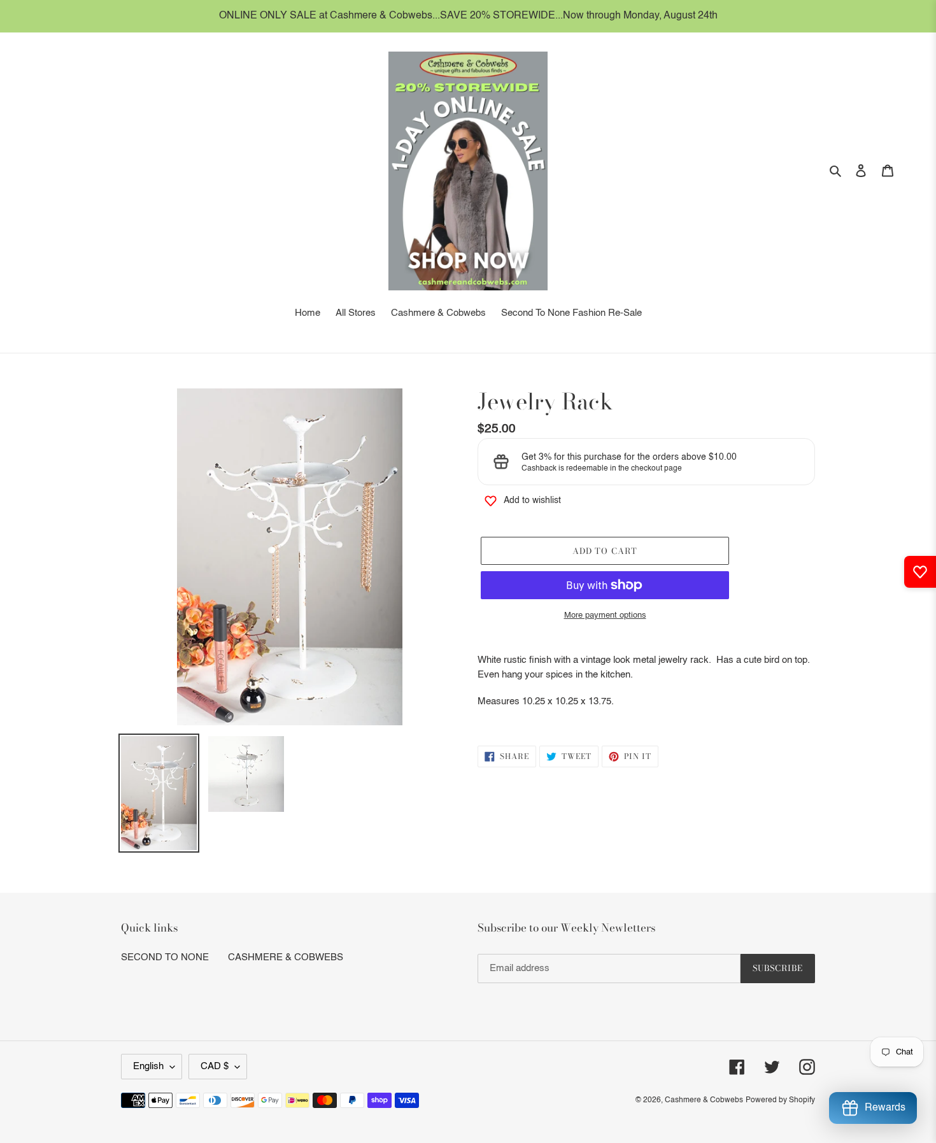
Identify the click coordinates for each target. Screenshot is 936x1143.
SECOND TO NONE (165, 957)
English (148, 1066)
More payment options (605, 615)
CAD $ (215, 1066)
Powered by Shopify (780, 1100)
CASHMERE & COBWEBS (285, 957)
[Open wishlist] (920, 572)
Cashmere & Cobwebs (704, 1100)
